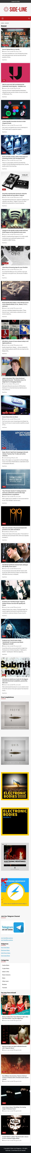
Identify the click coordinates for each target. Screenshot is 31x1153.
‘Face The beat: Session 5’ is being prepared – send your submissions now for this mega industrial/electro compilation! (14, 492)
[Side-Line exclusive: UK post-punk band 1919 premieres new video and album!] (15, 516)
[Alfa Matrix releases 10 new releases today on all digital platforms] (15, 329)
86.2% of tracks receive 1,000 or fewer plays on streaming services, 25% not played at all (15, 157)
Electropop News (5, 955)
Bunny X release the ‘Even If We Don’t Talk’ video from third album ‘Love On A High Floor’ (15, 1017)
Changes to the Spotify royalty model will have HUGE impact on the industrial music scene (15, 231)
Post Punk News (5, 947)
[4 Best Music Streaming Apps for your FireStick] (15, 255)
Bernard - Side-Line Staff (8, 51)
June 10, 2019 (18, 496)
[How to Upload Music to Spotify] (15, 37)
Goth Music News (5, 953)
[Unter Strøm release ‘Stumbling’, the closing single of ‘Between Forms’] (15, 1095)
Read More (4, 59)
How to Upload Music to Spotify (10, 49)
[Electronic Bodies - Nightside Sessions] (15, 786)
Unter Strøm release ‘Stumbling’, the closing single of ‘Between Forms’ (14, 1108)
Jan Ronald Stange (7, 458)
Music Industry (6, 975)
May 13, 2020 (17, 419)
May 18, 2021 (16, 384)
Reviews (4, 984)
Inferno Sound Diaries (7, 384)
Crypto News (5, 968)
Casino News (12, 413)
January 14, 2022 (18, 308)
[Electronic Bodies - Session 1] (15, 821)
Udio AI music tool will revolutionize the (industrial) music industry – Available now (14, 85)
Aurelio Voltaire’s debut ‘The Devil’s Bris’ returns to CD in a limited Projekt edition (15, 1137)
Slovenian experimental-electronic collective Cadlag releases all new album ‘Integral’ (14, 194)
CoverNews (14, 1150)
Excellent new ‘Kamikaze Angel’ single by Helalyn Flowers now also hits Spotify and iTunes (13, 603)
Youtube (4, 987)
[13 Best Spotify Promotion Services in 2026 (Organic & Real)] (15, 109)
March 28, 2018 (18, 568)
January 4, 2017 (18, 646)
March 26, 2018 (18, 607)
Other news (5, 45)
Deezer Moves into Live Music (10, 417)
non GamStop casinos (7, 938)
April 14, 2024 (17, 88)
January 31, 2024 (18, 125)
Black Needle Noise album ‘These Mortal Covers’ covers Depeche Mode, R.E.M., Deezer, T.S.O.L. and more (15, 304)
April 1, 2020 (15, 458)
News (4, 80)
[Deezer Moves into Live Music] (15, 405)
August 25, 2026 (18, 1020)
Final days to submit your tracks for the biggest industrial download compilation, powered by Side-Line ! (15, 681)
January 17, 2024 (18, 160)
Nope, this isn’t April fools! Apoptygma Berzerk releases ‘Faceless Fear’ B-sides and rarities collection (15, 454)
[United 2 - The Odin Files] (15, 751)
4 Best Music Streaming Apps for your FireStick (15, 267)
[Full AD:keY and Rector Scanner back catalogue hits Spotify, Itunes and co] (15, 553)
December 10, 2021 (18, 345)
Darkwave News (5, 950)
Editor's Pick (5, 971)
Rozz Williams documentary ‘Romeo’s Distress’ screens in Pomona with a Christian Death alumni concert (15, 1077)
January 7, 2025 (18, 51)
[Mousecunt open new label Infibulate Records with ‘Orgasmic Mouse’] (15, 1034)
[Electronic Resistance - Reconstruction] (15, 857)
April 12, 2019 (14, 531)
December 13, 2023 (18, 197)
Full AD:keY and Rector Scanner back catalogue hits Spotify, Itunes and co (15, 565)
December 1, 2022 (18, 269)
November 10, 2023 (19, 234)
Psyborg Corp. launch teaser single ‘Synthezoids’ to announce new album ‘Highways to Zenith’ (12, 642)
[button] (2, 18)
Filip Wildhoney (6, 531)
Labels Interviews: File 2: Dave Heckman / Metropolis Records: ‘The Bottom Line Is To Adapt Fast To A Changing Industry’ (14, 380)
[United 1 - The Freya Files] (15, 715)
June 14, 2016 (18, 685)
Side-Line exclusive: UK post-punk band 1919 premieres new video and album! (14, 528)
